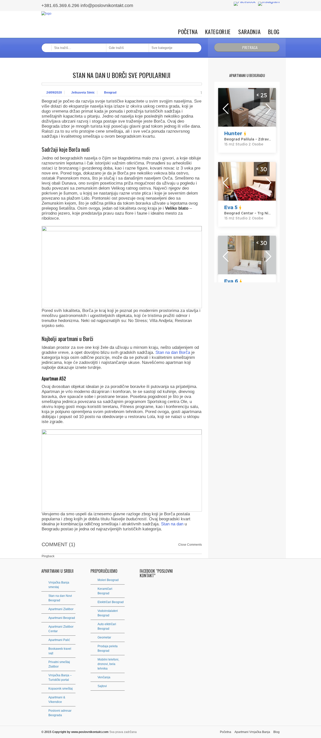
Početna (188, 31)
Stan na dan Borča (172, 352)
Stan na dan (172, 524)
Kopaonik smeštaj (60, 688)
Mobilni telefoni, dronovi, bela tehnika (108, 664)
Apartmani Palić (59, 640)
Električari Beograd (111, 602)
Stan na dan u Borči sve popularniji (122, 75)
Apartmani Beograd (61, 618)
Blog (274, 31)
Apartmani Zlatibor (60, 609)
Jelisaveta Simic (83, 92)
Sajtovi (102, 686)
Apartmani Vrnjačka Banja (252, 732)
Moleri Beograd (108, 580)
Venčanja (104, 677)
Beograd (110, 92)
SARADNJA (249, 31)
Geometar (104, 637)
